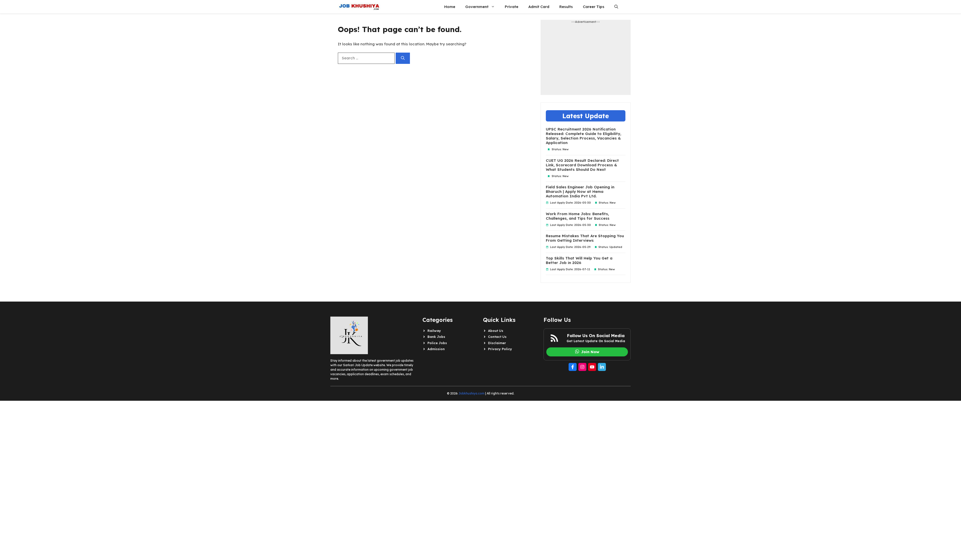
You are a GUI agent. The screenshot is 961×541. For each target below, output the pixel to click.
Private (511, 6)
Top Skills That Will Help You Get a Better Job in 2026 (579, 260)
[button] (616, 7)
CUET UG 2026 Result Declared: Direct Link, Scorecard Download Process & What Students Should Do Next (582, 165)
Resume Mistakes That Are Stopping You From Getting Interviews (585, 238)
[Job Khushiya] (359, 7)
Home (449, 6)
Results (566, 6)
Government (477, 6)
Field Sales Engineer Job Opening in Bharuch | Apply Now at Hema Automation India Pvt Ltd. (580, 191)
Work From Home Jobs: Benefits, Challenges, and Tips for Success (577, 216)
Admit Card (538, 6)
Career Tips (593, 6)
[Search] (403, 58)
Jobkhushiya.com (471, 393)
